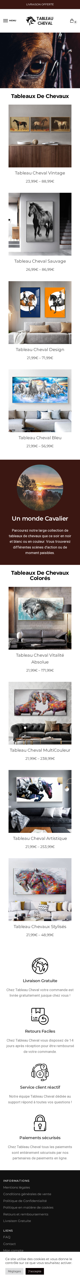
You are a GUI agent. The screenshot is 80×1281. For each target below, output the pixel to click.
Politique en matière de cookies (28, 1207)
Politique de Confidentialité (25, 1201)
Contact (9, 1244)
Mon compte (13, 1250)
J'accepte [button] (34, 1271)
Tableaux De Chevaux (40, 96)
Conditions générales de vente (27, 1194)
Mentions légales (16, 1187)
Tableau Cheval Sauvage (40, 261)
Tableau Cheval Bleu (40, 437)
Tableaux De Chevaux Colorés (40, 575)
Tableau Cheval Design (40, 349)
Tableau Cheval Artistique (40, 838)
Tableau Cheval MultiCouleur (40, 750)
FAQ (6, 1237)
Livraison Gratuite (17, 1221)
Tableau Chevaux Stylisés (40, 926)
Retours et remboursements (25, 1214)
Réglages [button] (14, 1271)
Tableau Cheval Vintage (40, 173)
